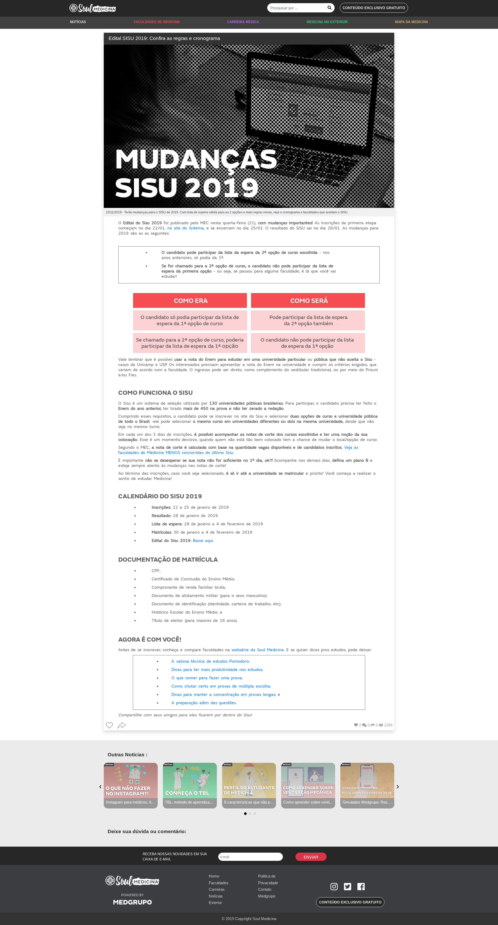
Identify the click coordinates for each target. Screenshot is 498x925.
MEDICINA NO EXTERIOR (327, 22)
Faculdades (219, 883)
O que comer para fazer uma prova (206, 678)
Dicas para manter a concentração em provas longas (223, 694)
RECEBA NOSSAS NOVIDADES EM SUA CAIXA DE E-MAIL (175, 856)
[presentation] (100, 787)
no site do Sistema (185, 228)
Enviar (311, 857)
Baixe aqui (203, 540)
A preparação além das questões (203, 702)
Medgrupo (266, 896)
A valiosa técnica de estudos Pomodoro (210, 661)
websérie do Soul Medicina (258, 649)
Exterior (215, 902)
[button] (374, 8)
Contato (264, 889)
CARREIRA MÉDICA (243, 22)
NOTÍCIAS (78, 22)
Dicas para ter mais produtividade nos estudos (216, 669)
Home (214, 876)
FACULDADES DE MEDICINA (157, 22)
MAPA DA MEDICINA (411, 22)
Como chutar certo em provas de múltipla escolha (220, 686)
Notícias (216, 896)
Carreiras (217, 889)
